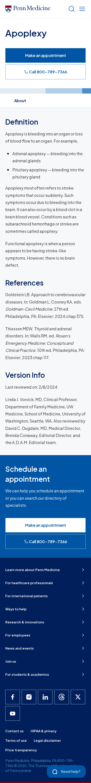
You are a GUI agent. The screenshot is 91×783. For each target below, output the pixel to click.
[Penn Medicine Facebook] (13, 697)
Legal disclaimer (47, 740)
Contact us (14, 731)
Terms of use (16, 740)
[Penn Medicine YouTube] (13, 713)
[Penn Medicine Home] (34, 8)
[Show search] (70, 8)
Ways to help (16, 609)
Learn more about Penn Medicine (32, 570)
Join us (10, 661)
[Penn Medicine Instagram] (29, 697)
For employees (17, 635)
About (20, 100)
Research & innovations (24, 622)
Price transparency (21, 750)
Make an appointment (45, 55)
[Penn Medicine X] (78, 697)
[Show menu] (81, 8)
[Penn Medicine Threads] (62, 697)
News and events (19, 648)
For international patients (26, 596)
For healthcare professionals (29, 583)
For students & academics (27, 674)
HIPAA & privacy (44, 731)
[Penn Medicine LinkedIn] (45, 697)
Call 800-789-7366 (48, 71)
